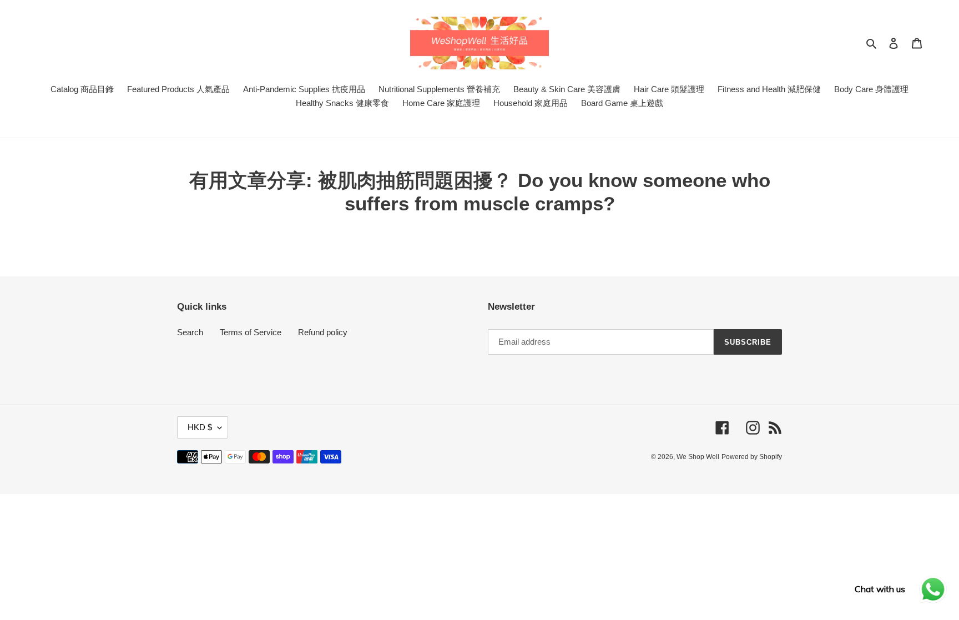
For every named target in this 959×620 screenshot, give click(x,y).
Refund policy (322, 332)
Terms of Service (250, 332)
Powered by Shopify (751, 457)
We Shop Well (698, 457)
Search (190, 332)
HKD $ (200, 427)
